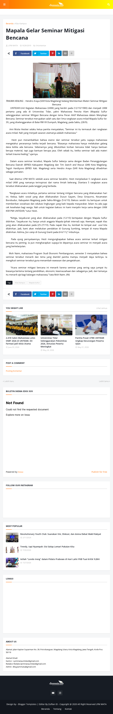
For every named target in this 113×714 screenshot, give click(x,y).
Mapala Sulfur (34, 283)
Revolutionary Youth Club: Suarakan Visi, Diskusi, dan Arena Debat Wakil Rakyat (60, 534)
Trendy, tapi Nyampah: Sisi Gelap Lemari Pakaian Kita (47, 546)
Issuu (20, 471)
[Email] (65, 53)
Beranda (9, 23)
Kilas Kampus (21, 23)
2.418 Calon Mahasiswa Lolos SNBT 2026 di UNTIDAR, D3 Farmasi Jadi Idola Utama (20, 340)
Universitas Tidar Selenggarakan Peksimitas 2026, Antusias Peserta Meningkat (54, 342)
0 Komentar (41, 45)
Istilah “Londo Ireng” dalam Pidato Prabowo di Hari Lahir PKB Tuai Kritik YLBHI (60, 559)
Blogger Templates (27, 704)
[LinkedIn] (59, 53)
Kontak (68, 709)
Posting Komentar (14, 371)
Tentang (57, 709)
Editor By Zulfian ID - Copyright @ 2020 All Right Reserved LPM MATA (73, 704)
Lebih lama (104, 381)
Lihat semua (101, 308)
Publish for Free (99, 471)
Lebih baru (9, 381)
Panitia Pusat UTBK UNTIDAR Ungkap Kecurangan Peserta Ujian (89, 340)
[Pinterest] (52, 53)
